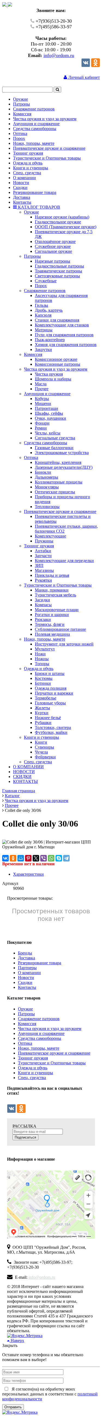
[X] (36, 858)
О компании (29, 972)
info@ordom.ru (59, 55)
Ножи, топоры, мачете (38, 1048)
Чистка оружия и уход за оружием (49, 1028)
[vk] (85, 65)
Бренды (25, 953)
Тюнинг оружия (33, 1058)
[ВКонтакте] (5, 858)
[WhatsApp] (51, 858)
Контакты (27, 987)
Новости (26, 977)
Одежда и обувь (32, 1067)
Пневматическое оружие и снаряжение (54, 1053)
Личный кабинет (83, 77)
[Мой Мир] (20, 858)
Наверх (17, 1340)
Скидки (25, 982)
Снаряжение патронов (39, 1018)
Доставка (26, 958)
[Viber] (43, 858)
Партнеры (27, 967)
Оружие (25, 1009)
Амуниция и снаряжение (41, 1033)
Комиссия (27, 1023)
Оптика (25, 1043)
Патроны (26, 1013)
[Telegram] (66, 858)
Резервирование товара (39, 962)
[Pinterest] (28, 858)
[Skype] (58, 858)
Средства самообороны (39, 1038)
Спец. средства (32, 1077)
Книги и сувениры (35, 1072)
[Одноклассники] (95, 65)
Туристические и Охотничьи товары (52, 1063)
